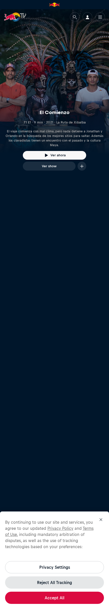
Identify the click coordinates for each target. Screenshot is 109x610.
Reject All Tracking (54, 582)
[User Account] (87, 17)
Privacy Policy (60, 528)
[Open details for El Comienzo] (54, 94)
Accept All (54, 597)
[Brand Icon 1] (54, 4)
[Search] (75, 17)
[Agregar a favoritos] (82, 166)
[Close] (101, 520)
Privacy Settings (54, 567)
